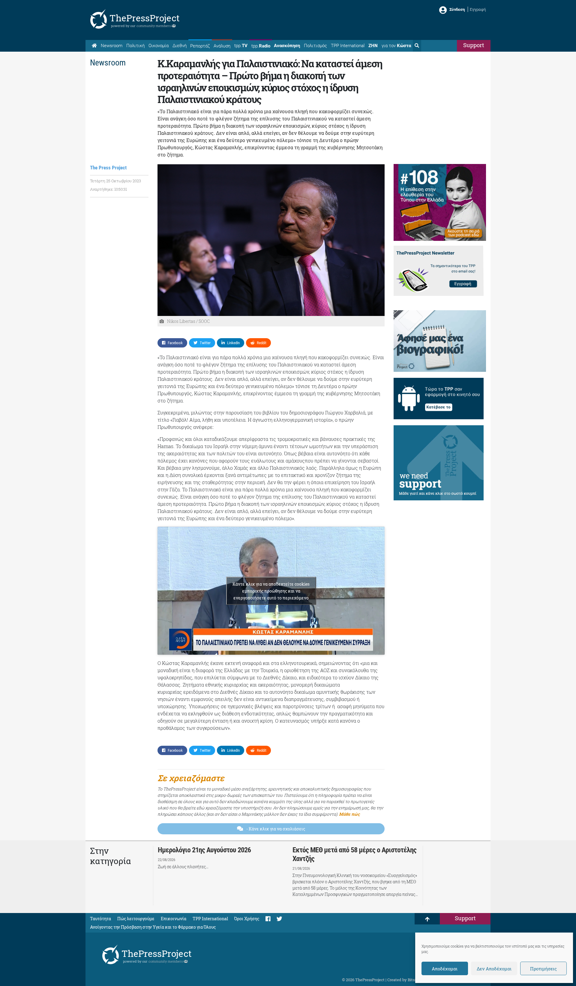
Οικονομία (158, 45)
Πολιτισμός (315, 45)
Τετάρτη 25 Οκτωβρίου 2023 (115, 181)
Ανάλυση (222, 46)
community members (154, 25)
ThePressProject (145, 18)
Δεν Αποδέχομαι (494, 969)
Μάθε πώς (349, 814)
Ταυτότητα (100, 918)
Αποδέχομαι (445, 969)
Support (473, 45)
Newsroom (111, 45)
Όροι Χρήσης (246, 918)
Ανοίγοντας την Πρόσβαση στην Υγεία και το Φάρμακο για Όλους (153, 927)
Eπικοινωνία (173, 918)
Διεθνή (179, 45)
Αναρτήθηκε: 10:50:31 (108, 189)
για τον (396, 45)
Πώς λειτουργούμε (135, 918)
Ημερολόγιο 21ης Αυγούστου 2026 (204, 850)
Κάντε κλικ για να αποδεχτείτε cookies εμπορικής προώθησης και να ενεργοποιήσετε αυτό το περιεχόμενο (271, 591)
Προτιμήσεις (543, 969)
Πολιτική (135, 45)
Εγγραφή (478, 9)
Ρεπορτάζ (200, 46)
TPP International (347, 45)
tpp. (241, 45)
